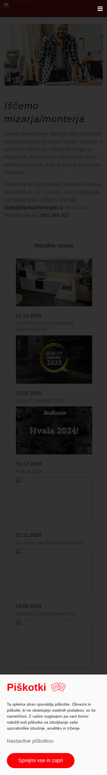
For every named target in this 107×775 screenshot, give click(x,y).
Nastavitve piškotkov (30, 741)
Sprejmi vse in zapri (40, 760)
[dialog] (53, 725)
